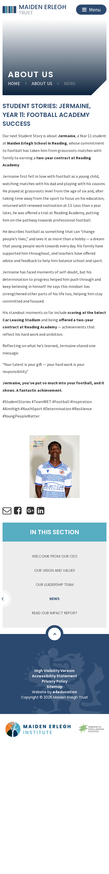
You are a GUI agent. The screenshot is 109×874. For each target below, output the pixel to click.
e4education (65, 691)
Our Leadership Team (55, 584)
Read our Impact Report (54, 612)
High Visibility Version (54, 670)
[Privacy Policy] (53, 653)
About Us (42, 83)
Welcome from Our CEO (54, 556)
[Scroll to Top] (54, 634)
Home (14, 83)
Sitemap (55, 686)
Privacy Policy (54, 681)
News (69, 83)
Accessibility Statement (54, 676)
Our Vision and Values (54, 570)
